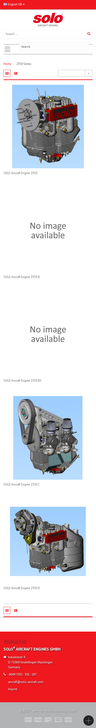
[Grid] (6, 73)
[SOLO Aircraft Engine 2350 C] (48, 438)
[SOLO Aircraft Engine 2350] (48, 126)
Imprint (12, 689)
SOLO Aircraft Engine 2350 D (21, 588)
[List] (15, 73)
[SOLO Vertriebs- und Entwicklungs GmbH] (48, 19)
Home (7, 64)
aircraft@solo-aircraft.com (25, 682)
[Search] (89, 34)
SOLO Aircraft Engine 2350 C (21, 484)
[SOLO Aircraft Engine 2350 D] (48, 541)
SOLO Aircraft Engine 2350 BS (22, 381)
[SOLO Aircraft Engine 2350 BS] (48, 334)
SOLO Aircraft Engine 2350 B (21, 277)
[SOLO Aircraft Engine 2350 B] (48, 230)
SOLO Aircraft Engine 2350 (20, 173)
